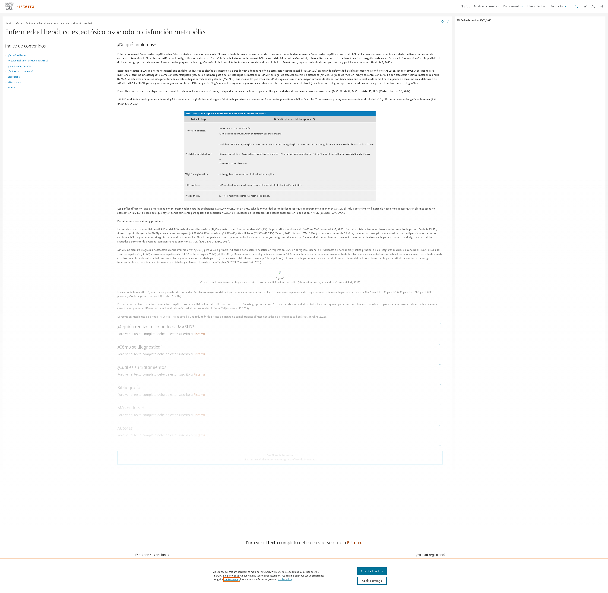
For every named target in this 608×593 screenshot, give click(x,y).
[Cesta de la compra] (585, 6)
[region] (304, 575)
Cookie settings (232, 579)
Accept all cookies (372, 571)
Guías (465, 6)
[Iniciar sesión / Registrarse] (593, 6)
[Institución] (601, 6)
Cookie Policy (285, 579)
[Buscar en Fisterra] (576, 6)
